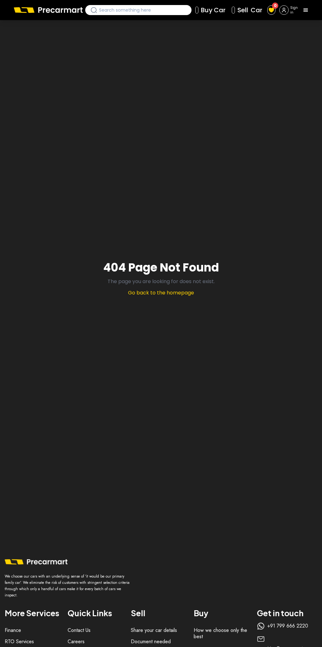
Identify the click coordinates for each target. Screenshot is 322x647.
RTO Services (19, 641)
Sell (249, 10)
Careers (76, 641)
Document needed (151, 641)
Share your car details (154, 630)
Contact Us (79, 630)
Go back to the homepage (161, 292)
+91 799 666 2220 (287, 626)
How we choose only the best (220, 633)
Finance (13, 630)
